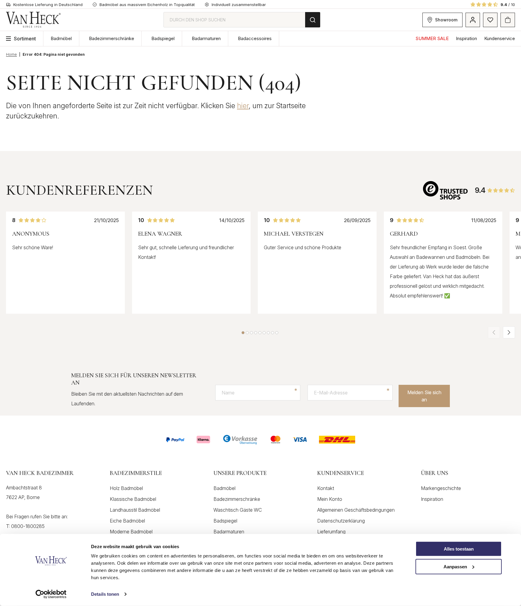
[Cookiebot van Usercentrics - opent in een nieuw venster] (51, 594)
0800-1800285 (28, 526)
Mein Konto (329, 499)
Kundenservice (499, 38)
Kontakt (325, 488)
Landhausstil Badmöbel (135, 510)
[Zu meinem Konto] (473, 20)
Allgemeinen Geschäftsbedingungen (356, 510)
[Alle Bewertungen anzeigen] (446, 190)
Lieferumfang (331, 532)
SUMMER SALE (432, 38)
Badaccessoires (255, 38)
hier (243, 105)
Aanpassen (455, 566)
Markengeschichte (441, 488)
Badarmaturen (206, 38)
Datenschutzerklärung (341, 521)
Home (11, 54)
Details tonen (105, 594)
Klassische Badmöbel (133, 499)
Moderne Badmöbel (131, 532)
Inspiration (466, 38)
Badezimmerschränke (111, 38)
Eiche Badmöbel (127, 521)
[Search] (312, 19)
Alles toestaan (459, 548)
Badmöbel (61, 38)
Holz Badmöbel (126, 488)
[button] (243, 332)
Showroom (446, 19)
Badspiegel (163, 38)
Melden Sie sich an (424, 396)
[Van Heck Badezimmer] (33, 20)
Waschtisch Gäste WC (237, 510)
